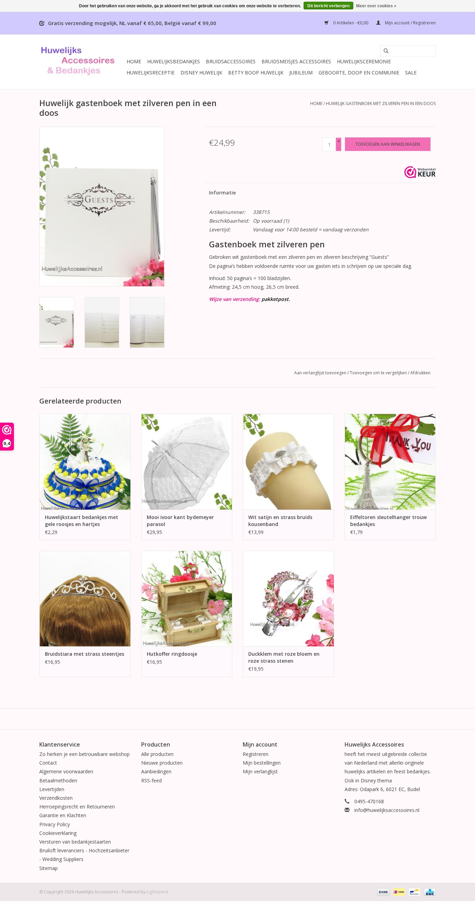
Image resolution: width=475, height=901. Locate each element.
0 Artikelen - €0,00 (350, 23)
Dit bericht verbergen (328, 5)
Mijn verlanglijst (260, 771)
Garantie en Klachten (62, 815)
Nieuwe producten (162, 762)
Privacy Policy (54, 824)
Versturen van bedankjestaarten (75, 841)
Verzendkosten (56, 798)
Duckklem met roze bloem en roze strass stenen (284, 657)
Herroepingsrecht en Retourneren (77, 806)
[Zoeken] (383, 51)
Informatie (222, 192)
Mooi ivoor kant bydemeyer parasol (180, 520)
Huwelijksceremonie (364, 61)
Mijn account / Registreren (410, 23)
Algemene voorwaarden (66, 771)
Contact (48, 762)
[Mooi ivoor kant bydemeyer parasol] (187, 461)
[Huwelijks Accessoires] (81, 62)
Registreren (255, 754)
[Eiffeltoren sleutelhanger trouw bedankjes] (390, 461)
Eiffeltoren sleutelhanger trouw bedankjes (388, 520)
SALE (411, 72)
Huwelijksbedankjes (173, 61)
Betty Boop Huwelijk (255, 72)
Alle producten (157, 754)
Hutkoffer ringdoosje (172, 654)
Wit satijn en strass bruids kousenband (280, 520)
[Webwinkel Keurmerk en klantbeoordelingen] (420, 172)
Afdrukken (420, 373)
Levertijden (51, 789)
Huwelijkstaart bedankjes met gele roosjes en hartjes (81, 520)
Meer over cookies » (376, 5)
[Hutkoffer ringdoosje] (187, 598)
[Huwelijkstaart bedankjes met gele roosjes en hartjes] (85, 461)
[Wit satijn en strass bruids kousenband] (288, 461)
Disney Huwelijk (201, 72)
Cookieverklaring (58, 833)
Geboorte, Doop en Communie (359, 72)
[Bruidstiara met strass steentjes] (85, 598)
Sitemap (48, 868)
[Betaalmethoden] (383, 891)
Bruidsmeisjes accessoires (296, 61)
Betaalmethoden (58, 780)
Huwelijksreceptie (151, 72)
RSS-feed (151, 780)
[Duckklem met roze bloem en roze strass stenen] (288, 598)
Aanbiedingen (156, 771)
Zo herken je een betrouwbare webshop (84, 754)
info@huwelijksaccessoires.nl (386, 810)
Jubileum (301, 72)
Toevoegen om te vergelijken (379, 373)
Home (134, 61)
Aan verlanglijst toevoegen (320, 373)
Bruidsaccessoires (231, 61)
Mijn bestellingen (262, 762)
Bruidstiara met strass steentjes (84, 654)
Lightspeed (157, 892)
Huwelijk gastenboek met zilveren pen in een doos (381, 103)
